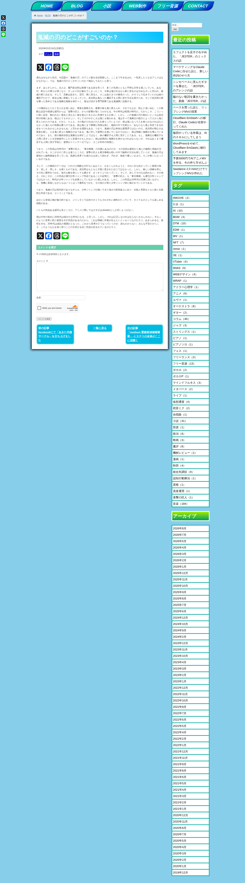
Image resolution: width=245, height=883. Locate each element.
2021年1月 (179, 808)
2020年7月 (179, 834)
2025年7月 (179, 604)
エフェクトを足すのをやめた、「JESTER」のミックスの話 (190, 56)
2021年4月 (179, 789)
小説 (107, 6)
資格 (179, 484)
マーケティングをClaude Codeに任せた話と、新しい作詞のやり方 (190, 71)
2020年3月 (179, 853)
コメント (42, 261)
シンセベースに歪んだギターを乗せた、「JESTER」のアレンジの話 (190, 86)
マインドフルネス (188, 382)
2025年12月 (180, 573)
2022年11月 (180, 694)
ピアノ (181, 338)
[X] (3, 17)
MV (178, 236)
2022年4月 (179, 732)
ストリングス (185, 331)
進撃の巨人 (183, 497)
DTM (180, 223)
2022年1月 (179, 745)
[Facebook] (3, 23)
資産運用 (182, 491)
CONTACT (198, 6)
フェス (181, 350)
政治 (179, 433)
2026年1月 (179, 566)
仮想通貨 (182, 401)
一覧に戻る (100, 328)
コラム (181, 318)
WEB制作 (137, 6)
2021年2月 (179, 802)
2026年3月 (179, 553)
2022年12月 (180, 687)
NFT (179, 242)
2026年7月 (179, 534)
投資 (179, 427)
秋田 (179, 465)
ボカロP (182, 376)
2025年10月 (180, 585)
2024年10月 (180, 624)
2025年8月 (179, 598)
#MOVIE (182, 197)
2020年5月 (179, 840)
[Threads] (3, 29)
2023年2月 (179, 675)
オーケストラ (185, 306)
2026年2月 (179, 560)
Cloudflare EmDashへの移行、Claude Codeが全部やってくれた (189, 122)
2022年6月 (179, 719)
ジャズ (181, 325)
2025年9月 (179, 592)
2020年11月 (180, 821)
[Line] (3, 34)
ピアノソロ (183, 344)
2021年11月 (180, 757)
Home (40, 15)
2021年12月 (180, 751)
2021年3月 (179, 796)
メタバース (183, 389)
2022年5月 (179, 726)
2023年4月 (179, 662)
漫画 (56, 54)
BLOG (77, 6)
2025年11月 (180, 579)
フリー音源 (168, 6)
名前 (38, 297)
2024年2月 (179, 636)
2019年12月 (180, 872)
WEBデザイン (185, 274)
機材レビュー (185, 452)
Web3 (180, 268)
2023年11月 (180, 649)
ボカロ (181, 369)
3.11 (179, 204)
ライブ (181, 395)
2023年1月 (179, 681)
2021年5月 (179, 783)
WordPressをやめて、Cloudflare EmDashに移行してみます (189, 148)
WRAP (181, 280)
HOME (47, 6)
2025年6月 (179, 611)
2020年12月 (180, 815)
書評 (179, 446)
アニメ (48, 54)
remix (180, 248)
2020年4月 (179, 847)
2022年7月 (179, 713)
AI (178, 210)
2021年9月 (179, 764)
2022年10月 (180, 700)
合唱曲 (181, 414)
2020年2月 (179, 859)
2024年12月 (180, 617)
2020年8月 (179, 827)
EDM (179, 229)
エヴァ (181, 299)
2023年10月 (180, 655)
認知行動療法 (185, 478)
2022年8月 (179, 706)
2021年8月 (179, 770)
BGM (180, 217)
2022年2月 (179, 738)
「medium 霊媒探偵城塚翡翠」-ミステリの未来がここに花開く (143, 336)
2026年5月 (179, 541)
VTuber (181, 261)
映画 (179, 440)
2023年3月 (179, 668)
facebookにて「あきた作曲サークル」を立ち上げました (55, 336)
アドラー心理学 (186, 287)
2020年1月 (179, 866)
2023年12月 (180, 643)
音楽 (181, 503)
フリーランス (185, 357)
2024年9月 (179, 630)
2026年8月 (179, 528)
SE (178, 255)
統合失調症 (183, 471)
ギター (181, 312)
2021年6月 (179, 776)
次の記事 (132, 328)
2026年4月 (179, 547)
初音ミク (182, 408)
